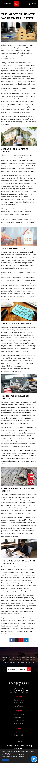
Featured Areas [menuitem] (19, 717)
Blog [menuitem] (19, 738)
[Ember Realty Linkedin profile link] (27, 690)
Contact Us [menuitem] (18, 741)
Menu (34, 4)
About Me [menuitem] (19, 732)
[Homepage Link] (10, 4)
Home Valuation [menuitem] (19, 706)
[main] (19, 323)
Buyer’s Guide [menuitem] (19, 723)
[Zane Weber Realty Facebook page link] (11, 690)
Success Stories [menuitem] (19, 735)
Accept (5, 760)
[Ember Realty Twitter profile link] (16, 690)
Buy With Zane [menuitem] (19, 714)
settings (21, 756)
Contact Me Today (17, 669)
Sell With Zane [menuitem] (19, 700)
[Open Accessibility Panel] (34, 759)
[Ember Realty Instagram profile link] (21, 690)
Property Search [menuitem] (19, 721)
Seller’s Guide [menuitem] (19, 703)
